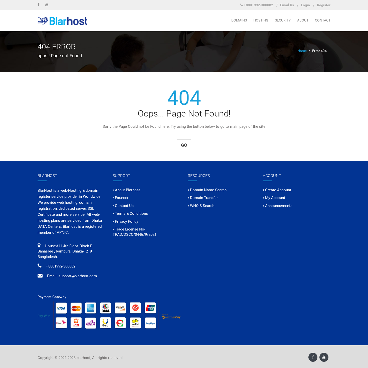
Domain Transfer (204, 198)
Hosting (260, 20)
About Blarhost (127, 190)
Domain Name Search (208, 190)
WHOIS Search (202, 206)
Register (323, 5)
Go (184, 145)
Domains (239, 20)
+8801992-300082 (258, 5)
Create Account (278, 190)
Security (283, 20)
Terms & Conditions (131, 213)
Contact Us (124, 206)
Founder (121, 198)
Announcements (278, 206)
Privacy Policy (126, 221)
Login (305, 5)
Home (302, 51)
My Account (275, 198)
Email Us (287, 5)
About (302, 20)
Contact (322, 20)
